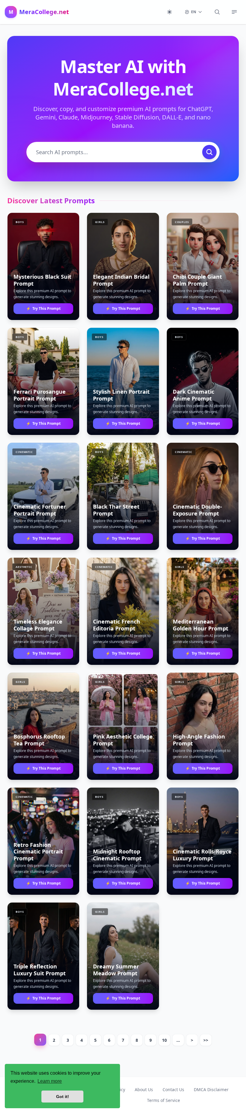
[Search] (217, 12)
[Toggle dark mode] (169, 12)
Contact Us (173, 1089)
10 (164, 1040)
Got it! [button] (62, 1096)
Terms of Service (163, 1100)
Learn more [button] (50, 1081)
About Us (144, 1089)
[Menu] (234, 12)
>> (205, 1040)
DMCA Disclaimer (211, 1089)
